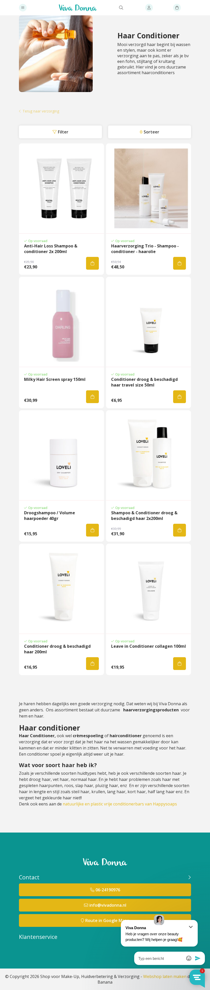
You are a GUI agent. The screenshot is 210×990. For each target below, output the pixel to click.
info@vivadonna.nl (107, 905)
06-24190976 (108, 890)
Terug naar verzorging (41, 111)
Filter (63, 132)
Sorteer (151, 132)
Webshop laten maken (164, 976)
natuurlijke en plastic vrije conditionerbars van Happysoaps (120, 804)
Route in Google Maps (107, 920)
